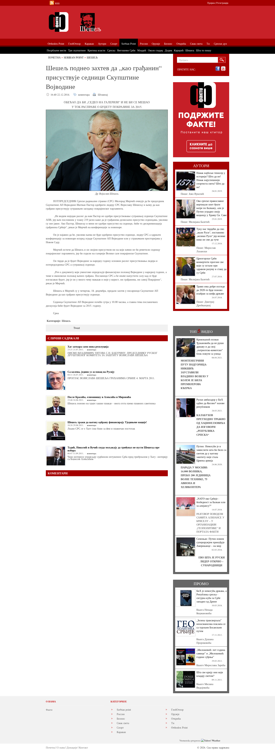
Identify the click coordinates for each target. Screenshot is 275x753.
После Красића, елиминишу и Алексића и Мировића (99, 397)
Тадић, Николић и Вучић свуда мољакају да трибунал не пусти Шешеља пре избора (113, 448)
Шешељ (92, 57)
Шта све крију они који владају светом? (209, 674)
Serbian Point (74, 57)
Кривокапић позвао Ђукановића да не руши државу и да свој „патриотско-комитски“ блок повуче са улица (210, 346)
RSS (57, 3)
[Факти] (88, 22)
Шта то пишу (203, 50)
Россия (120, 714)
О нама (61, 747)
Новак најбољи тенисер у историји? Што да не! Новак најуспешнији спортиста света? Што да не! (210, 180)
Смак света (123, 723)
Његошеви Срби (126, 50)
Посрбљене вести (56, 50)
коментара (84, 94)
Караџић (179, 50)
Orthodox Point (179, 727)
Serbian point (124, 709)
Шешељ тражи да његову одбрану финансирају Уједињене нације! (107, 422)
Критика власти (96, 50)
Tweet (77, 328)
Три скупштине (77, 50)
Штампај (103, 94)
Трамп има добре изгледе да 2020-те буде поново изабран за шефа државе (210, 290)
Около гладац (155, 50)
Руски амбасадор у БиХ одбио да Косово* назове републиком (210, 403)
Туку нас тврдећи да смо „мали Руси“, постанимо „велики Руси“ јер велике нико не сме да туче (210, 234)
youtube (223, 68)
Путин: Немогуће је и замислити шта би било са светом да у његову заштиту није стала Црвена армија (211, 453)
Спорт (120, 727)
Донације (72, 747)
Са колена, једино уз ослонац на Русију (91, 372)
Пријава (211, 2)
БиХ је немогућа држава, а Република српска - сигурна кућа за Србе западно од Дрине (211, 596)
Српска (111, 50)
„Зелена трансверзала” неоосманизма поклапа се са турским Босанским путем (210, 626)
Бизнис (121, 718)
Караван (121, 732)
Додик (168, 50)
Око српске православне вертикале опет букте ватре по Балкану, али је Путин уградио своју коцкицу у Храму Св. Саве (211, 208)
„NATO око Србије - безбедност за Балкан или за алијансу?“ (210, 502)
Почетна (54, 57)
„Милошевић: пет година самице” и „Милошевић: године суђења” (210, 653)
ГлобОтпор (177, 709)
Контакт (83, 747)
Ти (172, 723)
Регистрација (222, 2)
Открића (176, 718)
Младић (141, 50)
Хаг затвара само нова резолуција (88, 346)
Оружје (175, 714)
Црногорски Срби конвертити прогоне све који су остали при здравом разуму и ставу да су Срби (211, 265)
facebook (217, 68)
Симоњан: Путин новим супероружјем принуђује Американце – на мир (210, 542)
